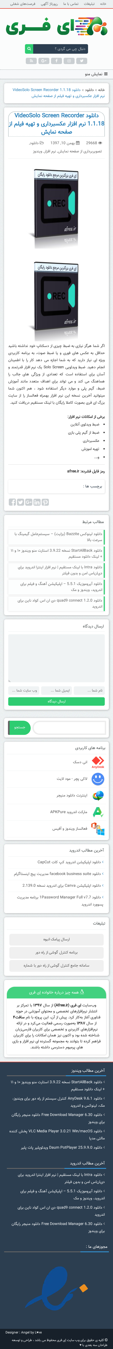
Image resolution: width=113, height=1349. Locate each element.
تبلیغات (89, 4)
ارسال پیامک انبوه (56, 940)
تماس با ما (70, 4)
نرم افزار (50, 152)
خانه (103, 4)
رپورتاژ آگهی (49, 4)
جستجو (19, 728)
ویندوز (37, 152)
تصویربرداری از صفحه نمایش (80, 152)
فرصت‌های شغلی (22, 4)
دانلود (89, 90)
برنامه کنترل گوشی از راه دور (56, 953)
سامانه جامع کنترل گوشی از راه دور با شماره (56, 966)
